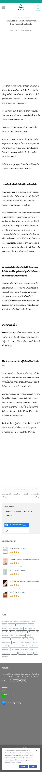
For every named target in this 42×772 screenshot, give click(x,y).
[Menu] (4, 6)
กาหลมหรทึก (11, 625)
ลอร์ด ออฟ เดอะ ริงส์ (20, 635)
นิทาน (21, 628)
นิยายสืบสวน (32, 628)
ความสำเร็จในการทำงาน (21, 625)
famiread (16, 621)
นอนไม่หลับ (15, 628)
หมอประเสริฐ (15, 642)
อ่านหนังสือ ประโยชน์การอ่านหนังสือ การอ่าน (18, 646)
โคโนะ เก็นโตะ (22, 653)
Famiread (27, 18)
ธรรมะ (10, 628)
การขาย (33, 621)
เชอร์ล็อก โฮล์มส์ (5, 649)
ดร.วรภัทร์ (4, 628)
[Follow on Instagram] (16, 680)
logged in (20, 511)
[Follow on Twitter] (20, 680)
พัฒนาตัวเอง (31, 632)
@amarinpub (9, 695)
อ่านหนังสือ (4, 646)
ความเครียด (30, 625)
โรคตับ (35, 653)
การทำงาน (4, 625)
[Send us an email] (24, 680)
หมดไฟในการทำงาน (6, 642)
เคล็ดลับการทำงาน (34, 646)
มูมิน (38, 632)
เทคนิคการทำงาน (24, 649)
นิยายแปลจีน (5, 632)
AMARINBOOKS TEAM (27, 30)
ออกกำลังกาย (28, 642)
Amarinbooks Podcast (18, 18)
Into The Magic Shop (24, 621)
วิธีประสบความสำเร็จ (16, 639)
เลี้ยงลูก (31, 649)
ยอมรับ (33, 767)
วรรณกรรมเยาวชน (6, 639)
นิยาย (26, 628)
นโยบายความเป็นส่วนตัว (16, 762)
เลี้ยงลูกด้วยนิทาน (6, 653)
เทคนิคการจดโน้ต (15, 649)
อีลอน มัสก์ (35, 642)
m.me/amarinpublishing (13, 703)
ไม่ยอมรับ (23, 767)
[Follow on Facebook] (12, 680)
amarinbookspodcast (7, 621)
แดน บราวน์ (14, 653)
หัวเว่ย (21, 642)
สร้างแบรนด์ (25, 639)
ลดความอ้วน (5, 635)
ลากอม (28, 635)
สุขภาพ (31, 639)
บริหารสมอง (12, 632)
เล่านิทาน (37, 489)
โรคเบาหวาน (5, 656)
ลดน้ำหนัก (12, 635)
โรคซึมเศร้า (29, 653)
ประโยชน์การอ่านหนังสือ (22, 632)
